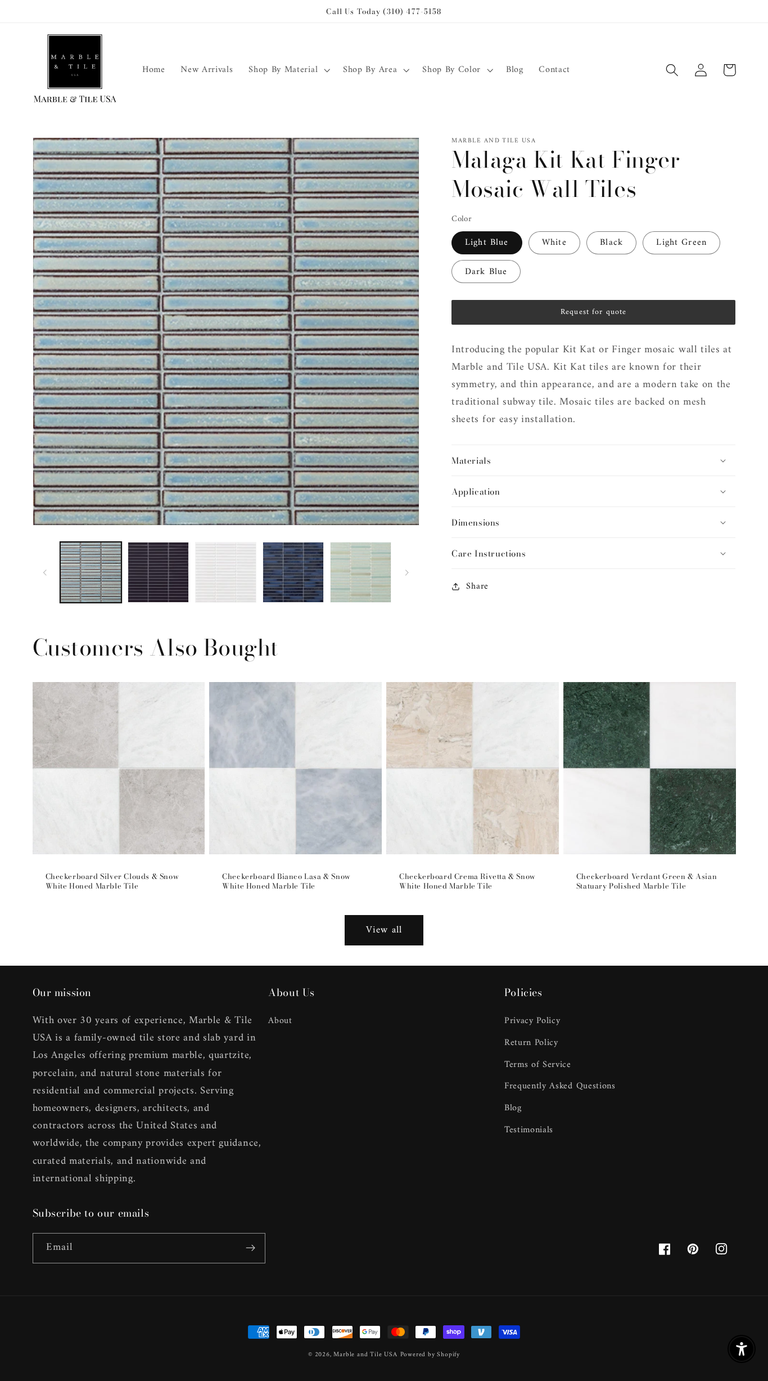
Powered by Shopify (430, 1354)
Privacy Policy (532, 1021)
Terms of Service (537, 1065)
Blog (513, 1108)
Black (611, 242)
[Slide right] (407, 572)
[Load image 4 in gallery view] (293, 572)
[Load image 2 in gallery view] (158, 572)
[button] (288, 70)
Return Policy (531, 1043)
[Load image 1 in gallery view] (90, 572)
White (554, 242)
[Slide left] (45, 572)
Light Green (681, 242)
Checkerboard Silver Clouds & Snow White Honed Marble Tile (112, 881)
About (280, 1021)
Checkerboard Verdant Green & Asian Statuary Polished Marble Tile (646, 881)
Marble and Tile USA (365, 1354)
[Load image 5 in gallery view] (360, 572)
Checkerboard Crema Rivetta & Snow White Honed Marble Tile (467, 881)
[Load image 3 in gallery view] (225, 572)
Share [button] (477, 586)
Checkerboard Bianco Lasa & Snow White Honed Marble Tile (286, 881)
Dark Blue (486, 272)
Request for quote (594, 312)
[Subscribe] (250, 1248)
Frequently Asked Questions (560, 1086)
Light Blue (487, 242)
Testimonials (528, 1130)
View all (384, 930)
